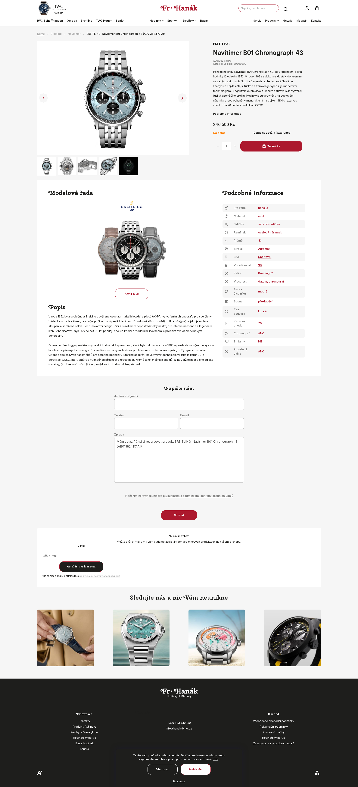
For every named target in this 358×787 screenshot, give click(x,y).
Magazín (301, 20)
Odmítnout (162, 769)
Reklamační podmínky (274, 726)
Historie (288, 20)
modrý (262, 291)
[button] (43, 98)
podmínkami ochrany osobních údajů (99, 576)
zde (215, 759)
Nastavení (179, 780)
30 (260, 265)
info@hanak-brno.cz (179, 728)
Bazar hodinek (84, 743)
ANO (261, 333)
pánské (263, 208)
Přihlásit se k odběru (81, 566)
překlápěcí (265, 301)
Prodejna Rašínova (84, 726)
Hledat (285, 8)
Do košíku (273, 146)
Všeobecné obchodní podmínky (273, 721)
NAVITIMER (132, 293)
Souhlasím (195, 769)
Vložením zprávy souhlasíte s (179, 496)
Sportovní (264, 257)
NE (260, 341)
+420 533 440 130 (179, 723)
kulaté (262, 311)
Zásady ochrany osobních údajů (273, 743)
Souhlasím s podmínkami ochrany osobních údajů (199, 496)
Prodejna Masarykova (84, 732)
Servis (257, 20)
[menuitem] (51, 20)
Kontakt (316, 20)
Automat (264, 249)
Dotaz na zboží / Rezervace (272, 132)
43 (260, 240)
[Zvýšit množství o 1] (235, 146)
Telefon (119, 415)
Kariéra (84, 749)
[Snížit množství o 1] (217, 146)
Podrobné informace (227, 113)
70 (260, 323)
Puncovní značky (274, 732)
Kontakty (84, 721)
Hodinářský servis (84, 737)
